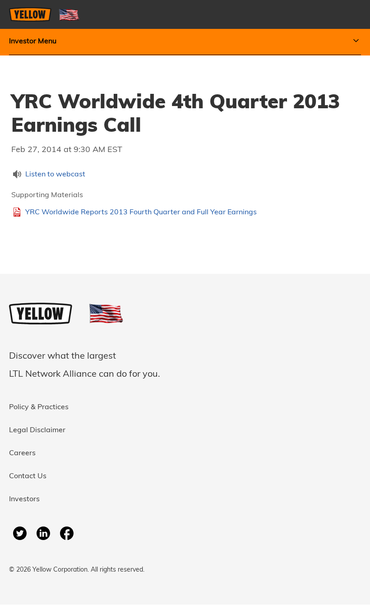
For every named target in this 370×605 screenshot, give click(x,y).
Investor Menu (32, 41)
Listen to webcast (55, 174)
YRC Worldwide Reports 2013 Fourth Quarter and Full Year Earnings (141, 212)
